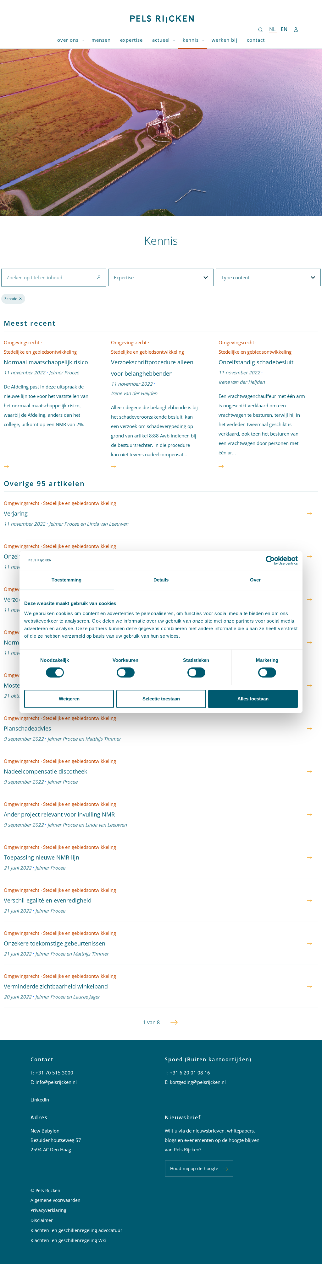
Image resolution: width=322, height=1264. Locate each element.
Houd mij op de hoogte (194, 1168)
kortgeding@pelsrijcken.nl (198, 1082)
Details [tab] (161, 579)
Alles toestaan (253, 698)
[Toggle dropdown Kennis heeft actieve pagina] (202, 40)
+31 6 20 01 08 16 (190, 1072)
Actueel (161, 40)
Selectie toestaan (161, 698)
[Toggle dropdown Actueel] (173, 40)
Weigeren (69, 698)
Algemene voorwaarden (55, 1200)
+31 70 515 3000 (54, 1072)
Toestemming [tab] (66, 579)
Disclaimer (42, 1220)
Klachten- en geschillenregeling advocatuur (76, 1230)
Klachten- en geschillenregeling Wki (68, 1240)
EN (284, 29)
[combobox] (53, 277)
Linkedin (40, 1099)
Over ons (68, 40)
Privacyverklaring (48, 1210)
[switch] (126, 672)
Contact (256, 40)
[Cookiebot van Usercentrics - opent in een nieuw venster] (270, 560)
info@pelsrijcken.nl (56, 1082)
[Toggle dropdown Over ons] (82, 40)
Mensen (101, 40)
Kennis (191, 40)
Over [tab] (255, 579)
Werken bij (224, 40)
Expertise (131, 40)
